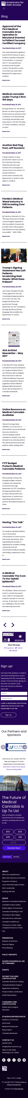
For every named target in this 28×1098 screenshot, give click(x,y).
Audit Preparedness (9, 995)
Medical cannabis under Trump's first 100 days (14, 96)
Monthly (16, 857)
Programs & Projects (9, 881)
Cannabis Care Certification (9, 1003)
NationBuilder (18, 1089)
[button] (3, 747)
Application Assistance (10, 988)
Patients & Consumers (10, 1020)
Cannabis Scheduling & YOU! (12, 912)
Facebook (10, 648)
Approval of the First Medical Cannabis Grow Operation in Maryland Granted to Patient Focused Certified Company (13, 35)
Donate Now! (14, 848)
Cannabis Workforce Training (12, 982)
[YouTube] (19, 1060)
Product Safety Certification (12, 992)
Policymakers (7, 1030)
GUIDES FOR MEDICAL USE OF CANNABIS (13, 962)
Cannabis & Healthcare (10, 922)
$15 (20, 837)
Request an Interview (9, 941)
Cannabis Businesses (9, 1033)
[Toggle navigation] (3, 8)
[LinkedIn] (24, 1060)
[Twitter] (3, 1060)
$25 (8, 837)
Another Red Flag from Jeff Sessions (13, 146)
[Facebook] (9, 1060)
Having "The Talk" (13, 522)
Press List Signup (8, 944)
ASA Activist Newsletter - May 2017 (12, 353)
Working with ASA (8, 891)
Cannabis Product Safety (11, 905)
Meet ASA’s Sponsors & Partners (13, 878)
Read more (6, 80)
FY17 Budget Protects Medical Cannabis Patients (13, 466)
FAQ (3, 931)
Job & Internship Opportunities (13, 885)
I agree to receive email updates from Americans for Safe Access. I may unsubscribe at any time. (13, 705)
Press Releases (7, 948)
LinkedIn (14, 651)
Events (5, 970)
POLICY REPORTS (9, 954)
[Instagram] (14, 1060)
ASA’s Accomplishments (11, 875)
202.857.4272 (7, 1043)
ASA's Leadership (8, 888)
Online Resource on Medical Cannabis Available (14, 412)
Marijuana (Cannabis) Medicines (14, 901)
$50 (8, 831)
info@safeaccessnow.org (11, 1047)
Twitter (19, 648)
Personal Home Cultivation (11, 918)
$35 (20, 831)
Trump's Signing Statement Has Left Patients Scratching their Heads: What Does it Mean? (14, 275)
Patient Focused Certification (10, 977)
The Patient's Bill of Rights (11, 915)
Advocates (6, 1023)
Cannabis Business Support (12, 985)
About (5, 871)
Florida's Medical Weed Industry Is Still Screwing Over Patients (13, 203)
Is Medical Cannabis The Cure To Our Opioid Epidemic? (14, 577)
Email (19, 1078)
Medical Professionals (10, 1026)
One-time (6, 857)
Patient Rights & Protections (12, 908)
